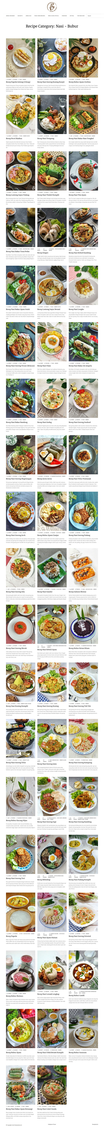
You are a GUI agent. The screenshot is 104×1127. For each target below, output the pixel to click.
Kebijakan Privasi (52, 1124)
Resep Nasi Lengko (76, 309)
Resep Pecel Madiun (14, 138)
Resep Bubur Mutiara (14, 996)
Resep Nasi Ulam (44, 366)
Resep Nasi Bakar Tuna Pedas (18, 251)
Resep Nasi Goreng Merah (16, 648)
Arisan (84, 760)
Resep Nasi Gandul (44, 592)
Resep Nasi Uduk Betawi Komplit (50, 1052)
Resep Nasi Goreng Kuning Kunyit (51, 82)
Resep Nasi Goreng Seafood (80, 422)
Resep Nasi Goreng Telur (16, 763)
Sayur (28, 136)
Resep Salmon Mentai (77, 592)
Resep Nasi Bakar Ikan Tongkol (81, 138)
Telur (27, 760)
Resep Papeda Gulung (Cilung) (18, 82)
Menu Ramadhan (60, 645)
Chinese (52, 933)
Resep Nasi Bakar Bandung (16, 422)
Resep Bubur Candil (76, 995)
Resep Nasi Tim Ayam (77, 195)
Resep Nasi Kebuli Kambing (80, 253)
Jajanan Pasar (55, 476)
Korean (59, 876)
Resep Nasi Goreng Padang (79, 535)
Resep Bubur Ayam (13, 1052)
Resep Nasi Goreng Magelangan (18, 479)
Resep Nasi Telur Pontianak (80, 479)
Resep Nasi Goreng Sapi (46, 822)
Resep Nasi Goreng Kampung (80, 763)
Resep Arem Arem (44, 479)
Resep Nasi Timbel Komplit (48, 195)
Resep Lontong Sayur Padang (17, 195)
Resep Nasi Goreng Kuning (48, 706)
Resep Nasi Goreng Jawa (47, 764)
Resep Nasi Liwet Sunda (46, 1109)
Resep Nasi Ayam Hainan (47, 938)
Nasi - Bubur (23, 79)
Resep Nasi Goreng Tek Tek (80, 706)
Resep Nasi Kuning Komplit (17, 706)
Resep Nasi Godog (44, 422)
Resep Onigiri (42, 253)
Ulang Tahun (27, 703)
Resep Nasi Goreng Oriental (80, 936)
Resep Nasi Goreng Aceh (15, 535)
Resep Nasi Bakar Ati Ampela (80, 366)
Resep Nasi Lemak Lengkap (48, 994)
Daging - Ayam (54, 249)
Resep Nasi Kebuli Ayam (47, 650)
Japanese (60, 249)
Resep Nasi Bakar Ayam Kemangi (19, 1109)
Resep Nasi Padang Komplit (80, 880)
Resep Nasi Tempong (45, 138)
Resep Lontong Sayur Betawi (48, 309)
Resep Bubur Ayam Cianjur (48, 535)
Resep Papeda (11, 936)
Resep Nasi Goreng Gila (15, 592)
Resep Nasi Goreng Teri (15, 878)
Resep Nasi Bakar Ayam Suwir (18, 309)
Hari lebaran (90, 249)
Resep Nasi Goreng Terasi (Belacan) (20, 366)
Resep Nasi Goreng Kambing (80, 822)
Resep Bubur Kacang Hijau (16, 820)
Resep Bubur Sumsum (78, 1052)
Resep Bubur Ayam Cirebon (80, 82)
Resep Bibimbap (43, 880)
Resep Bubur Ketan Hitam (79, 648)
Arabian (84, 249)
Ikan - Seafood (85, 136)
